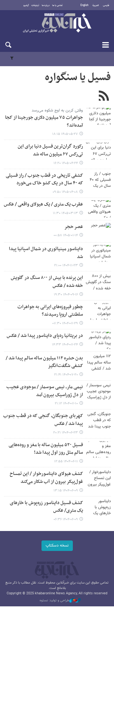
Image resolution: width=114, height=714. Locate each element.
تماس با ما (57, 5)
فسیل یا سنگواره (78, 77)
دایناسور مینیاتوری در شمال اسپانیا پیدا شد (46, 253)
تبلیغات (35, 5)
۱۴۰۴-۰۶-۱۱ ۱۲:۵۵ (66, 461)
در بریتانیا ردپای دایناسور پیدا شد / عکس (45, 336)
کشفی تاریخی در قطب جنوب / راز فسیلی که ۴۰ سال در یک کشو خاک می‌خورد (44, 179)
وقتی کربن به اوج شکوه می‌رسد (57, 110)
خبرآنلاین (57, 23)
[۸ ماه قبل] (98, 282)
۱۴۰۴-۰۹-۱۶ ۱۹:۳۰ (66, 294)
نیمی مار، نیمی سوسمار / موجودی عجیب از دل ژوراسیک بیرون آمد (44, 391)
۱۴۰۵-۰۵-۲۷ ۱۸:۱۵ (65, 134)
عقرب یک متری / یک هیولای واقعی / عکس (43, 204)
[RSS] (104, 96)
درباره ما (46, 5)
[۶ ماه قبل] (98, 253)
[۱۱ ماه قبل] (98, 420)
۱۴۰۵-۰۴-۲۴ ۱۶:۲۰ (66, 163)
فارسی (106, 5)
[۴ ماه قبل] (98, 231)
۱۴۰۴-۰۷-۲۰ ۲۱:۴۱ (66, 374)
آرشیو (26, 5)
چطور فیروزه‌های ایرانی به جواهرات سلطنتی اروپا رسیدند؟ (50, 311)
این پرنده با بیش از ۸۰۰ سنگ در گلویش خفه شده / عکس (47, 282)
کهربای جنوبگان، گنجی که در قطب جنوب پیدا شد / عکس (43, 420)
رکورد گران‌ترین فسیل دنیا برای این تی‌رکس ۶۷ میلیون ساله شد (50, 150)
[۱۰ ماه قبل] (98, 311)
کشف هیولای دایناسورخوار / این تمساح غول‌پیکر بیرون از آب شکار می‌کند (46, 478)
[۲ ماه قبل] (98, 208)
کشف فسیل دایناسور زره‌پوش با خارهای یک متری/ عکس (46, 507)
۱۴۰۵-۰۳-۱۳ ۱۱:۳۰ (65, 213)
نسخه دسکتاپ (57, 545)
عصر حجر (73, 227)
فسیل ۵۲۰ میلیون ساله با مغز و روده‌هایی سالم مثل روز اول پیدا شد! (46, 449)
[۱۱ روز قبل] (98, 116)
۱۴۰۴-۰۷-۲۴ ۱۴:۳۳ (65, 344)
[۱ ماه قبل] (98, 150)
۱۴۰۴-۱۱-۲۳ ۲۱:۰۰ (66, 265)
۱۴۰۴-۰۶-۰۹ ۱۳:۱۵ (66, 490)
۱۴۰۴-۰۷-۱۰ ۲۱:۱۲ (66, 403)
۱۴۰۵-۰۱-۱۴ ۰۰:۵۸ (66, 235)
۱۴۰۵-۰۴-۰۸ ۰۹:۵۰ (65, 192)
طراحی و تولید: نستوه (54, 600)
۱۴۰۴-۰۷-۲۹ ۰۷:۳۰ (65, 323)
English (84, 5)
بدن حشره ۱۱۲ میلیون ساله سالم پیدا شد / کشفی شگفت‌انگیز (44, 362)
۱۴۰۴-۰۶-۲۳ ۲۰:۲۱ (65, 432)
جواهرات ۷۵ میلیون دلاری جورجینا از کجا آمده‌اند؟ (44, 122)
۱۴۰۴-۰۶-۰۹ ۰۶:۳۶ (66, 519)
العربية (95, 5)
